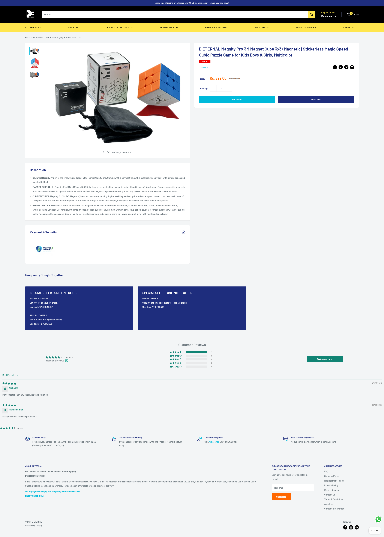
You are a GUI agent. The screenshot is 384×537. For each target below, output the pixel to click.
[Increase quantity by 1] (229, 88)
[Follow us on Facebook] (345, 527)
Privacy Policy (331, 485)
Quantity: (203, 88)
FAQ (326, 471)
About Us (328, 504)
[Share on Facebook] (335, 67)
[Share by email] (352, 67)
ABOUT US (260, 27)
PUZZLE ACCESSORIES (216, 27)
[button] (176, 352)
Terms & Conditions (333, 499)
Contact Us (329, 494)
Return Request (332, 490)
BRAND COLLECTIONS (118, 27)
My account (327, 15)
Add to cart (237, 99)
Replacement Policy (334, 480)
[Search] (311, 14)
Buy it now (316, 99)
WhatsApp (214, 441)
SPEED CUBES (167, 27)
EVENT (346, 27)
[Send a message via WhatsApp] (378, 519)
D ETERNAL (204, 67)
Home (27, 37)
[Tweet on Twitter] (346, 67)
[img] (9, 383)
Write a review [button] (324, 358)
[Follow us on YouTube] (357, 527)
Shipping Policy (331, 476)
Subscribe (281, 496)
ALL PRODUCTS (33, 27)
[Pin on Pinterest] (341, 67)
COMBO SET (74, 27)
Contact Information (334, 508)
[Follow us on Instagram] (351, 527)
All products (38, 37)
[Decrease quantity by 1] (213, 88)
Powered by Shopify (33, 525)
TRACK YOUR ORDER (306, 27)
